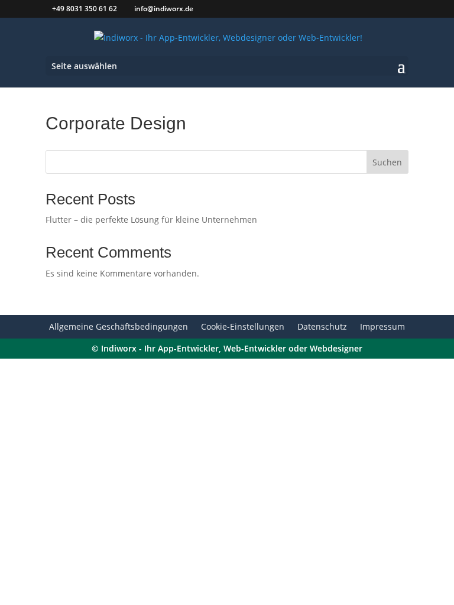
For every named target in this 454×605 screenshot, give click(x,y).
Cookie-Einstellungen (242, 327)
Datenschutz (322, 327)
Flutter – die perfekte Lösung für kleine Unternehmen (151, 219)
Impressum (382, 327)
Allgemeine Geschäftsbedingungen (118, 327)
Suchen (387, 162)
